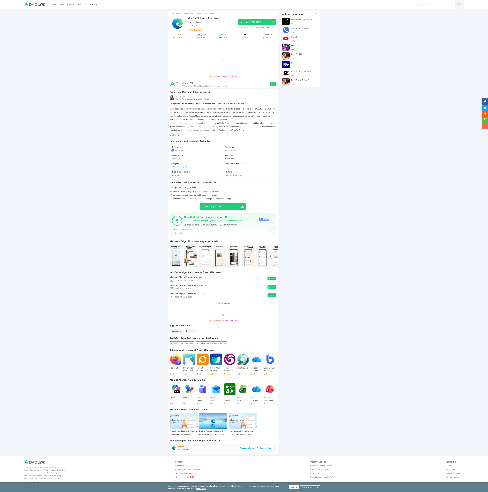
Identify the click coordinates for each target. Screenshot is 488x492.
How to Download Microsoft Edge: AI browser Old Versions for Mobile (242, 433)
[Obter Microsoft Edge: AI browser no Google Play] (230, 158)
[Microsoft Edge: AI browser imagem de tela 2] (205, 256)
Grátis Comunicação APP (180, 167)
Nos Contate (450, 469)
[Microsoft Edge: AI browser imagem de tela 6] (262, 256)
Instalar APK (180, 465)
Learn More (201, 488)
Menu (172, 13)
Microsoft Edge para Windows (183, 343)
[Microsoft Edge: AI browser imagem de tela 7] (277, 256)
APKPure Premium (182, 477)
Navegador (190, 331)
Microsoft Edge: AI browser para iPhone (212, 343)
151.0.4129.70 (180, 150)
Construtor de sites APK (319, 469)
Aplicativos (179, 13)
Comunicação (190, 13)
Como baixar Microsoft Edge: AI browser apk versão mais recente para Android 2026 (183, 433)
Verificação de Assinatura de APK (187, 469)
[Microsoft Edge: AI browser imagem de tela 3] (219, 256)
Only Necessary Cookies (310, 487)
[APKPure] (34, 4)
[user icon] (459, 4)
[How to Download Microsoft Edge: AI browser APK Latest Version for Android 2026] (213, 421)
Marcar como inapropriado (234, 175)
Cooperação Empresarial (455, 473)
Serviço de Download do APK (186, 473)
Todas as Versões (223, 303)
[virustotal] (226, 217)
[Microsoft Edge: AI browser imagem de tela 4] (233, 256)
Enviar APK (314, 473)
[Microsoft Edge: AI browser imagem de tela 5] (248, 256)
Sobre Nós (449, 465)
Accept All (294, 487)
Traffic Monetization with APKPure (323, 477)
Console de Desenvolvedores (321, 465)
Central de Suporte (452, 477)
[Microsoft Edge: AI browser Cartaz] (176, 256)
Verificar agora (176, 175)
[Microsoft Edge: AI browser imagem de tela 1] (190, 256)
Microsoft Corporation (196, 22)
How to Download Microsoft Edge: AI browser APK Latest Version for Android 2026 (211, 433)
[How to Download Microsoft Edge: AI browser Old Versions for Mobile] (243, 421)
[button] (223, 36)
